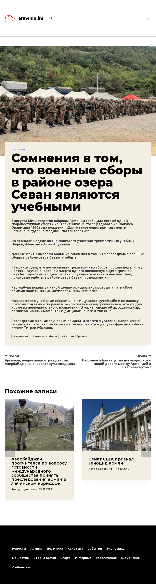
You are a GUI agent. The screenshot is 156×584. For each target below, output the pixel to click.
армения (20, 336)
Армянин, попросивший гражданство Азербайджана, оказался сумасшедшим (40, 359)
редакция (28, 489)
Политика (55, 548)
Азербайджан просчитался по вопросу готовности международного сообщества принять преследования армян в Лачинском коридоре (39, 471)
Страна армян (45, 558)
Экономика (116, 548)
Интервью (83, 558)
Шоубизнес (130, 558)
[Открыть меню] (147, 18)
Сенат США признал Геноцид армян (111, 461)
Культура (75, 548)
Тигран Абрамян (74, 336)
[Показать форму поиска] (49, 18)
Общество (18, 149)
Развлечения (106, 558)
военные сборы (44, 336)
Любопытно (21, 567)
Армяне (36, 548)
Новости (19, 548)
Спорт (65, 558)
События (95, 548)
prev (10, 452)
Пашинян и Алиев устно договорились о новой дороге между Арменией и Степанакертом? (116, 361)
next (146, 452)
